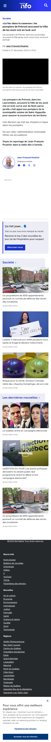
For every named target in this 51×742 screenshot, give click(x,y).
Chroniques (8, 566)
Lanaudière (8, 662)
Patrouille (7, 612)
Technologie (9, 629)
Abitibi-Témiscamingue (13, 641)
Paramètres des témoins (14, 583)
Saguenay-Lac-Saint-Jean (15, 692)
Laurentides (8, 675)
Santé (6, 616)
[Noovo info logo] (25, 5)
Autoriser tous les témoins (25, 736)
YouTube (7, 577)
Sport (5, 626)
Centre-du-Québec (12, 648)
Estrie (5, 655)
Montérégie (8, 679)
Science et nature (11, 619)
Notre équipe (9, 560)
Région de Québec (12, 686)
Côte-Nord (8, 672)
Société (7, 19)
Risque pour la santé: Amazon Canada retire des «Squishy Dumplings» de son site (25, 382)
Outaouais (8, 682)
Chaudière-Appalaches (14, 652)
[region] (25, 719)
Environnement (10, 602)
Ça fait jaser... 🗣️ (16, 226)
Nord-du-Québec (11, 669)
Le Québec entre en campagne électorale (25, 431)
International (9, 606)
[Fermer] (47, 701)
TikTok (6, 580)
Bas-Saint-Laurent (11, 645)
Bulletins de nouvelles (13, 563)
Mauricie (7, 665)
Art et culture (9, 595)
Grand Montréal (10, 658)
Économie (7, 599)
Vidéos (6, 570)
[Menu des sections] (5, 5)
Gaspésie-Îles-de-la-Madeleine (17, 689)
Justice (6, 609)
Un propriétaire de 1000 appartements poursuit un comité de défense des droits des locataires (24, 299)
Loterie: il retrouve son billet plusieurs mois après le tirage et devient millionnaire (25, 341)
